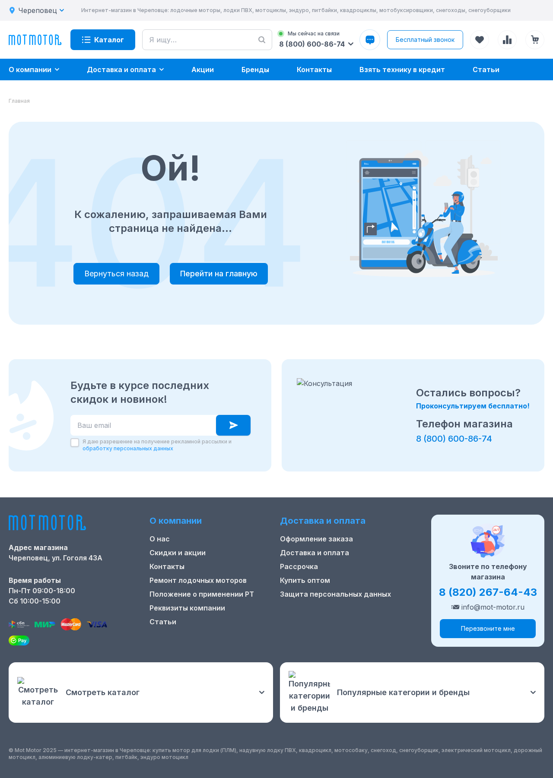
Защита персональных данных (335, 594)
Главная (19, 101)
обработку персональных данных (128, 448)
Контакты (166, 566)
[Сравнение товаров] (507, 39)
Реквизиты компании (187, 608)
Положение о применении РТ (201, 594)
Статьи (162, 621)
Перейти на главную (218, 273)
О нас (159, 538)
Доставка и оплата (314, 552)
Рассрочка (299, 566)
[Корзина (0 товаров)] (534, 39)
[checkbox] (74, 442)
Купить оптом (305, 580)
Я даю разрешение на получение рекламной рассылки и (157, 445)
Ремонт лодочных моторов (198, 580)
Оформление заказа (316, 538)
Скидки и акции (177, 552)
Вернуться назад (116, 273)
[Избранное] (479, 39)
